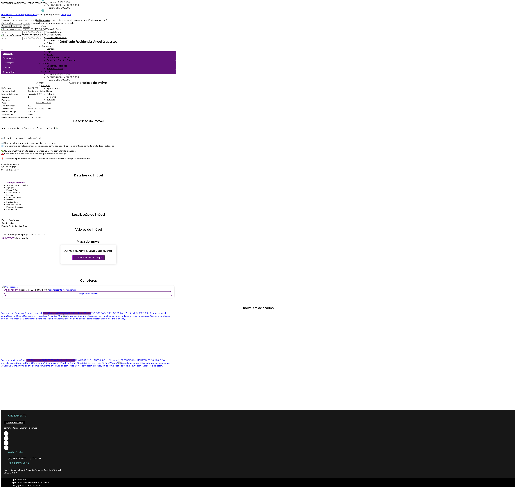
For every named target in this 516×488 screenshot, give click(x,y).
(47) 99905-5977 (17, 458)
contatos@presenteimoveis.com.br (20, 428)
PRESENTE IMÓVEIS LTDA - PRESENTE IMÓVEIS (23, 3)
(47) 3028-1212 (37, 458)
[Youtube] (6, 438)
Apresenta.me (19, 479)
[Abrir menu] (32, 15)
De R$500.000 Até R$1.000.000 (63, 5)
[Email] (6, 443)
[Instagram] (6, 447)
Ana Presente (12, 289)
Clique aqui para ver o (89, 257)
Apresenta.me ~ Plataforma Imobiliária (30, 482)
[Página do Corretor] (10, 286)
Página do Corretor (88, 293)
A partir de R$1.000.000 (58, 7)
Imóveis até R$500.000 (58, 2)
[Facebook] (6, 433)
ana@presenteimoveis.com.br (62, 290)
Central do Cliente (14, 422)
